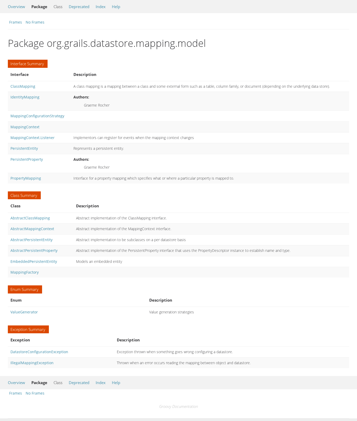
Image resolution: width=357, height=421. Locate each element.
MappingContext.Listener (32, 137)
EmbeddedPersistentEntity (33, 261)
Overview (16, 6)
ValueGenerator (24, 311)
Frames (15, 22)
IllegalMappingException (32, 362)
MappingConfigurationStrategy (37, 115)
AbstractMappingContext (32, 228)
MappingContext (24, 126)
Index (101, 6)
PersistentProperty (26, 159)
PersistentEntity (24, 148)
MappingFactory (24, 272)
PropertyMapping (25, 178)
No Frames (35, 22)
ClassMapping (22, 86)
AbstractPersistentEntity (31, 239)
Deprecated (79, 6)
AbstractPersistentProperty (33, 250)
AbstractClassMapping (30, 217)
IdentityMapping (24, 97)
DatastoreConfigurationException (39, 351)
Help (116, 6)
